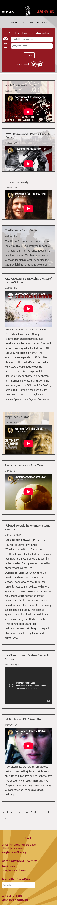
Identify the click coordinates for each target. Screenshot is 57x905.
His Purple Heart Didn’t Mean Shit (23, 719)
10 (43, 812)
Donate (28, 838)
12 (4, 818)
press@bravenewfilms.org (14, 870)
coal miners (32, 780)
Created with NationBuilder (15, 900)
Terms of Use (8, 879)
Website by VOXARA (12, 896)
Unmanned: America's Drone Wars (24, 465)
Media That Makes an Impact (21, 85)
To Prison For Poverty (16, 182)
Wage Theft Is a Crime (17, 417)
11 (49, 812)
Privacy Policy (23, 879)
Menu (10, 11)
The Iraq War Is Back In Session (21, 230)
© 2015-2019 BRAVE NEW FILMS (19, 861)
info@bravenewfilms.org (14, 852)
